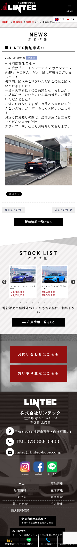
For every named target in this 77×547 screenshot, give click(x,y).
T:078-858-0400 (37, 441)
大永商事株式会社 (37, 520)
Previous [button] (4, 281)
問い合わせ (20, 503)
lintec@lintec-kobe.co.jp (38, 452)
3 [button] (32, 303)
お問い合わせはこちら (38, 354)
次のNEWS (62, 209)
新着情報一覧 (38, 222)
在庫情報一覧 (40, 322)
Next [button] (73, 281)
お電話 (48, 544)
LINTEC (37, 533)
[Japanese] (71, 19)
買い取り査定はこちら (38, 373)
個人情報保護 (20, 510)
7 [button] (57, 303)
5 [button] (45, 303)
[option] (23, 281)
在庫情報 (57, 490)
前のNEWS (14, 209)
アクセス (20, 497)
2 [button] (26, 303)
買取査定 (57, 497)
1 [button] (20, 303)
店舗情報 (57, 483)
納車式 (31, 58)
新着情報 (20, 490)
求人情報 (57, 503)
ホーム (20, 483)
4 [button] (39, 303)
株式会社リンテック (40, 413)
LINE (29, 544)
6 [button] (51, 303)
